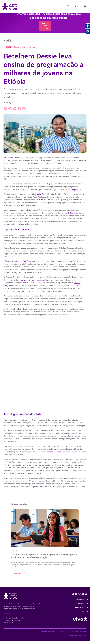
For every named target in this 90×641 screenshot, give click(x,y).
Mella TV (40, 194)
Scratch (80, 446)
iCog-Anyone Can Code (21, 261)
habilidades (73, 213)
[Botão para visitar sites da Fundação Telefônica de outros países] (85, 6)
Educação (8, 102)
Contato (81, 611)
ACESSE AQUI (45, 24)
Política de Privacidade (78, 632)
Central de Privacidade (47, 632)
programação (11, 163)
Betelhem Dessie (11, 157)
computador (76, 189)
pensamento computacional (32, 280)
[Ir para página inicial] (10, 6)
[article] (45, 322)
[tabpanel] (45, 542)
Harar (23, 168)
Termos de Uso (63, 632)
